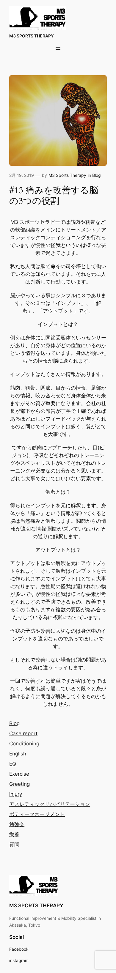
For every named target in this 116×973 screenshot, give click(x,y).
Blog (96, 175)
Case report (23, 733)
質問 (14, 845)
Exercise (19, 774)
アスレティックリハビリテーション (49, 804)
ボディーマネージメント (37, 814)
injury (15, 794)
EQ (12, 764)
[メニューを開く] (58, 48)
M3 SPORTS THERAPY (31, 35)
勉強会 (16, 824)
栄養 (14, 834)
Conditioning (24, 744)
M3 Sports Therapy (67, 175)
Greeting (19, 784)
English (17, 754)
